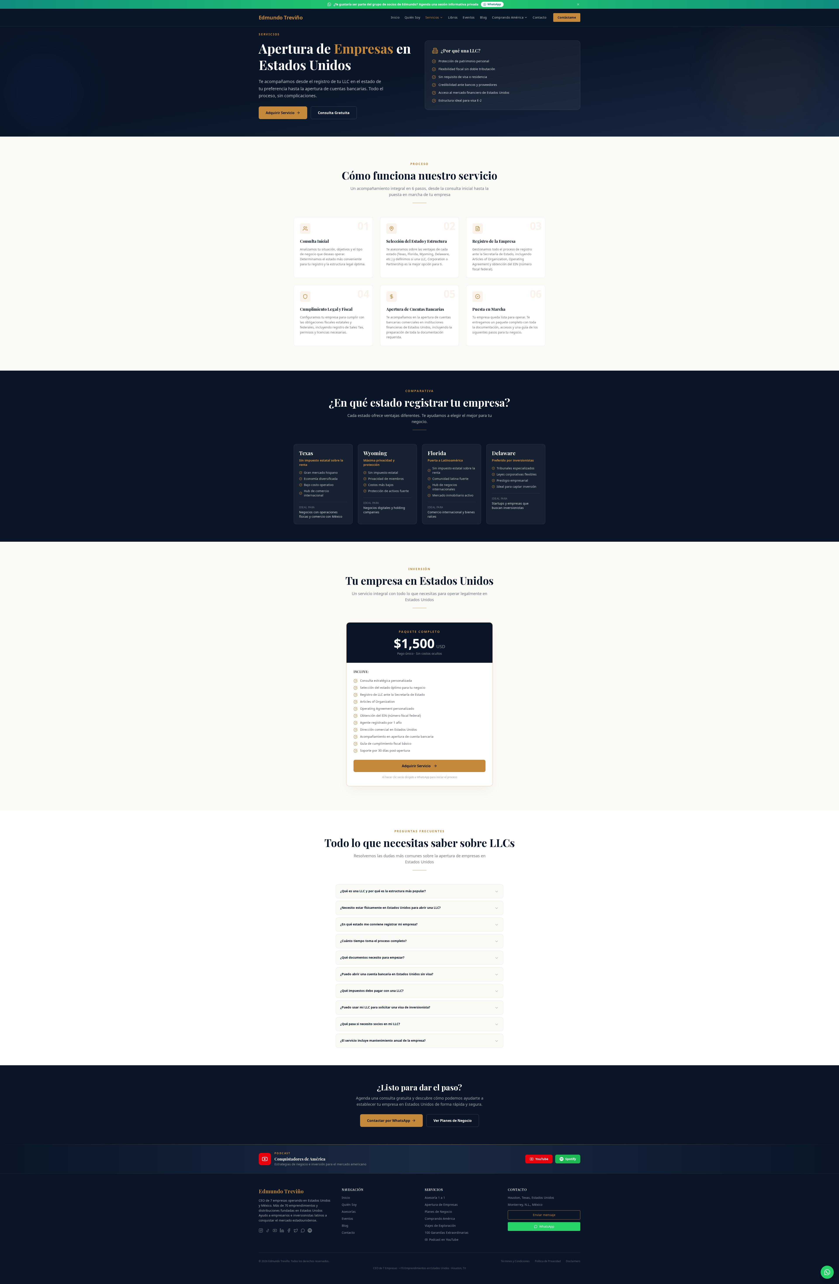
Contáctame (567, 17)
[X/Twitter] (296, 1230)
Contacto (539, 17)
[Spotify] (310, 1230)
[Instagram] (261, 1230)
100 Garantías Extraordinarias (446, 1232)
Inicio (395, 17)
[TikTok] (268, 1230)
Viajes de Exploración (440, 1225)
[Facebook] (289, 1230)
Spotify (570, 1159)
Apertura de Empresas (441, 1204)
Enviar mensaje (544, 1215)
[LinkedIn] (282, 1230)
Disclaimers (573, 1261)
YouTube (541, 1159)
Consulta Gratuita (334, 112)
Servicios (432, 17)
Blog (483, 17)
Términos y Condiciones (515, 1261)
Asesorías (349, 1211)
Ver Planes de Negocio (452, 1120)
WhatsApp (546, 1226)
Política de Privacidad (548, 1261)
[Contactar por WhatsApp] (827, 1272)
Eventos (469, 17)
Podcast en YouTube (443, 1239)
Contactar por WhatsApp (388, 1120)
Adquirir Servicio (280, 112)
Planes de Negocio (438, 1211)
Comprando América (508, 17)
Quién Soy (412, 17)
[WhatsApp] (303, 1230)
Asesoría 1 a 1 (435, 1198)
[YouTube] (275, 1230)
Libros (453, 17)
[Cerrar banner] (578, 4)
